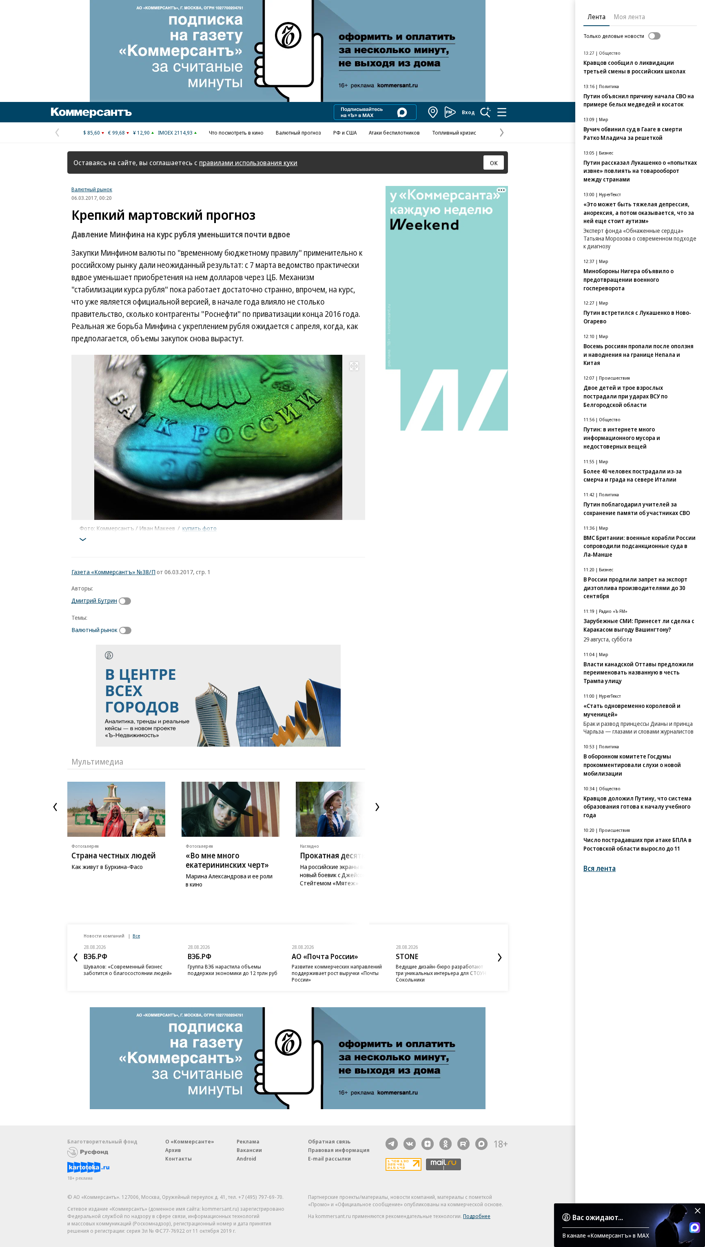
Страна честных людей (113, 855)
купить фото (199, 528)
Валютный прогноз (298, 132)
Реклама (248, 1141)
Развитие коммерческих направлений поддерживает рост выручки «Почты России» (337, 973)
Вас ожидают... (597, 1217)
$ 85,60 (91, 132)
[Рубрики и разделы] (502, 112)
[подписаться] (127, 601)
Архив (173, 1150)
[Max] (481, 1144)
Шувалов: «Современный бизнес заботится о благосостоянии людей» (128, 970)
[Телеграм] (392, 1144)
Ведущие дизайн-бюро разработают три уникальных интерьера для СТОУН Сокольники (441, 973)
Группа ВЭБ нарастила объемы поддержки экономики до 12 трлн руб (232, 970)
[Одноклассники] (445, 1144)
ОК (494, 163)
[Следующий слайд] (377, 807)
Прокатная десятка (335, 855)
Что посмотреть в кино (236, 132)
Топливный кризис (454, 132)
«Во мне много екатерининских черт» (227, 860)
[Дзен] (427, 1144)
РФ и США (345, 132)
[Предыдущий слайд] (55, 807)
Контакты (178, 1158)
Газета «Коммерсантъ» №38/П (113, 572)
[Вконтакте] (409, 1144)
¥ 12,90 (141, 132)
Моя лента (629, 16)
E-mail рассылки (329, 1158)
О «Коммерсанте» (189, 1141)
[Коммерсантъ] (91, 112)
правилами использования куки (248, 162)
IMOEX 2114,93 (175, 132)
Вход (468, 112)
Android (246, 1158)
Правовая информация (339, 1150)
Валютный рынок (91, 189)
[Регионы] (433, 112)
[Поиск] (485, 112)
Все (136, 936)
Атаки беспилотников (394, 132)
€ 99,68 (116, 132)
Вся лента (599, 868)
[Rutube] (463, 1144)
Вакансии (249, 1150)
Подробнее (476, 1216)
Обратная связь (329, 1141)
